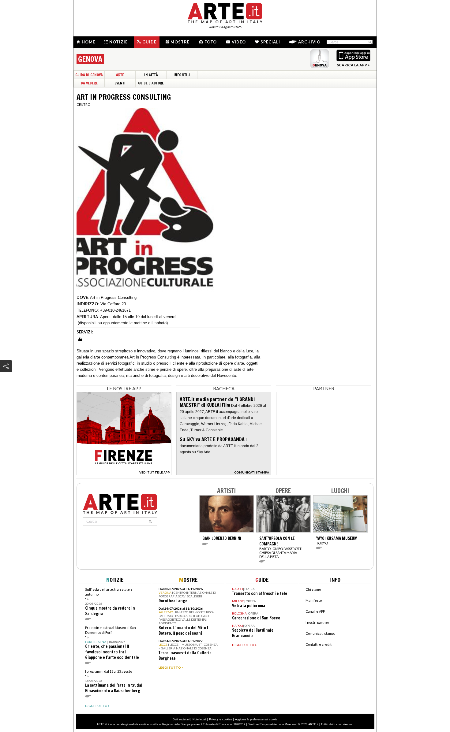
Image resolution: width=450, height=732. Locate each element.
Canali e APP (315, 611)
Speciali (270, 41)
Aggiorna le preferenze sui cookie (256, 719)
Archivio (309, 41)
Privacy (214, 719)
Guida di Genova (89, 74)
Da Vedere (89, 83)
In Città (151, 74)
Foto (210, 41)
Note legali (199, 719)
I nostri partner (317, 622)
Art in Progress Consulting (113, 297)
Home (88, 41)
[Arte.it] (225, 12)
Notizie (118, 41)
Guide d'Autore (151, 83)
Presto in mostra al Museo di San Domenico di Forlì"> (112, 643)
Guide (149, 41)
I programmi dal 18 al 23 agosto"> (113, 681)
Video (239, 41)
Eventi (120, 83)
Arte (120, 74)
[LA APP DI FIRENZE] (124, 473)
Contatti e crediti (319, 644)
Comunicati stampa (321, 633)
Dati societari (181, 719)
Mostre (180, 41)
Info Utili (182, 74)
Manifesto (314, 600)
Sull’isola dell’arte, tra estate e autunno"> (110, 601)
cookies (227, 719)
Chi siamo (313, 589)
